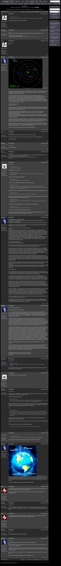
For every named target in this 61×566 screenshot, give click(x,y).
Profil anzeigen (3, 23)
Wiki (40, 1)
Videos (27, 1)
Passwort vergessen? (54, 16)
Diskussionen (18, 1)
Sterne (29, 7)
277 (43, 11)
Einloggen (55, 14)
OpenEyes (3, 143)
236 (32, 11)
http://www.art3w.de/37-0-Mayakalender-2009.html (18, 36)
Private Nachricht (4, 24)
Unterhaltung (55, 3)
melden (47, 28)
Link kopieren (3, 25)
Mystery (16, 3)
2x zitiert (43, 557)
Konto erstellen (55, 17)
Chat (36, 1)
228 (30, 11)
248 (40, 11)
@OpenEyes (11, 540)
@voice (10, 32)
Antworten (33, 9)
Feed (35, 7)
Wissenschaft (7, 3)
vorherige (23, 11)
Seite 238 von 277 (4, 11)
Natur (46, 3)
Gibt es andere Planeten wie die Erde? (55, 31)
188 (29, 11)
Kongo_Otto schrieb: (14, 17)
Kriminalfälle (20, 3)
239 (37, 11)
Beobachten (28, 9)
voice (2, 13)
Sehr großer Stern (54, 45)
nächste (45, 11)
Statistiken (32, 1)
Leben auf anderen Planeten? (54, 27)
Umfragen (50, 3)
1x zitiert (43, 129)
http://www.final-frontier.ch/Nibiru (24, 352)
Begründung (4, 435)
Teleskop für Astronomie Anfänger (54, 41)
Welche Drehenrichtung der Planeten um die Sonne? (55, 23)
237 (34, 11)
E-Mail (38, 7)
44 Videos (22, 9)
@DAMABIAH (11, 133)
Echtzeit (12, 1)
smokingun (3, 162)
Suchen (38, 9)
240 (38, 11)
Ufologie (42, 3)
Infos (42, 9)
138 (27, 11)
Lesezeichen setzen (4, 26)
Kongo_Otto (3, 30)
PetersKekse (3, 358)
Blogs (23, 1)
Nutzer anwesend (55, 6)
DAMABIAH (3, 57)
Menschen (2, 3)
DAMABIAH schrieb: (14, 166)
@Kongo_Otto (11, 42)
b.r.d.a (2, 131)
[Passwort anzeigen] (59, 12)
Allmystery (5, 1)
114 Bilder (17, 9)
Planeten (25, 7)
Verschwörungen (31, 3)
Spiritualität (26, 3)
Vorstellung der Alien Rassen (55, 35)
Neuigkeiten (45, 1)
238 (35, 11)
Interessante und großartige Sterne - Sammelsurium (55, 37)
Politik (12, 3)
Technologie (38, 3)
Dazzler (2, 486)
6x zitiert (43, 303)
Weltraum (22, 7)
